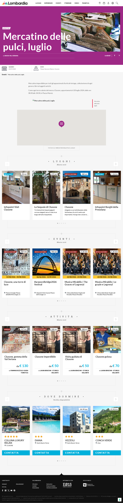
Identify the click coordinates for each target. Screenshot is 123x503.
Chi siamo (34, 484)
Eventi (4, 74)
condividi (107, 55)
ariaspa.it (4, 484)
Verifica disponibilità (61, 400)
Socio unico (49, 484)
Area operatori (20, 484)
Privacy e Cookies (50, 486)
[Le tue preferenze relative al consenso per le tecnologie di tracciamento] (119, 499)
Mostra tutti (61, 164)
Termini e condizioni (51, 487)
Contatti (34, 486)
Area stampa (35, 487)
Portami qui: (61, 148)
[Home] (14, 3)
